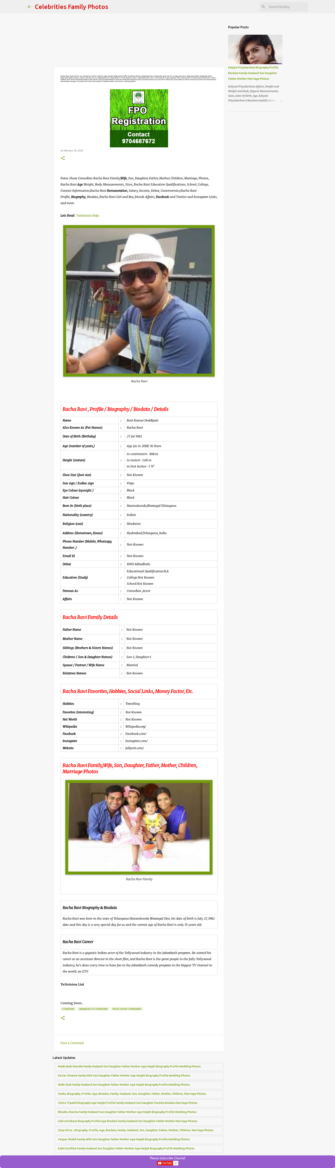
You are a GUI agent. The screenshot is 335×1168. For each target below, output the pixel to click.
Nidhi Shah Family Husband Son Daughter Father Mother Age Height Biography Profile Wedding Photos (124, 1084)
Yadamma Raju (88, 215)
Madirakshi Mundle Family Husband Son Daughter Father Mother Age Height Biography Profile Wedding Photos (129, 1066)
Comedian (68, 1009)
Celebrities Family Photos (71, 6)
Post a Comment (72, 1043)
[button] (62, 158)
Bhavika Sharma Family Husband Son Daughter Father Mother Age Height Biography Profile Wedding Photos (127, 1112)
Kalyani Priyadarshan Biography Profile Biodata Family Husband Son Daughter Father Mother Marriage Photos (253, 73)
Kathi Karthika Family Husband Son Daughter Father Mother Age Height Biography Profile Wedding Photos (126, 1148)
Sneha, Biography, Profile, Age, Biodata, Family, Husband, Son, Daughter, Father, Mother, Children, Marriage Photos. (132, 1093)
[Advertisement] (139, 41)
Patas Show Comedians (126, 1009)
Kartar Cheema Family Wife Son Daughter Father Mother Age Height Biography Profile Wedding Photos (124, 1075)
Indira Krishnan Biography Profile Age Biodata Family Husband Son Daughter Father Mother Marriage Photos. (128, 1121)
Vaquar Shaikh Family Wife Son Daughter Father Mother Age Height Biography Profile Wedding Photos (124, 1139)
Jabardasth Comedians (93, 1009)
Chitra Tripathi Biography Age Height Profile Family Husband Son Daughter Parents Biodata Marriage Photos (127, 1102)
